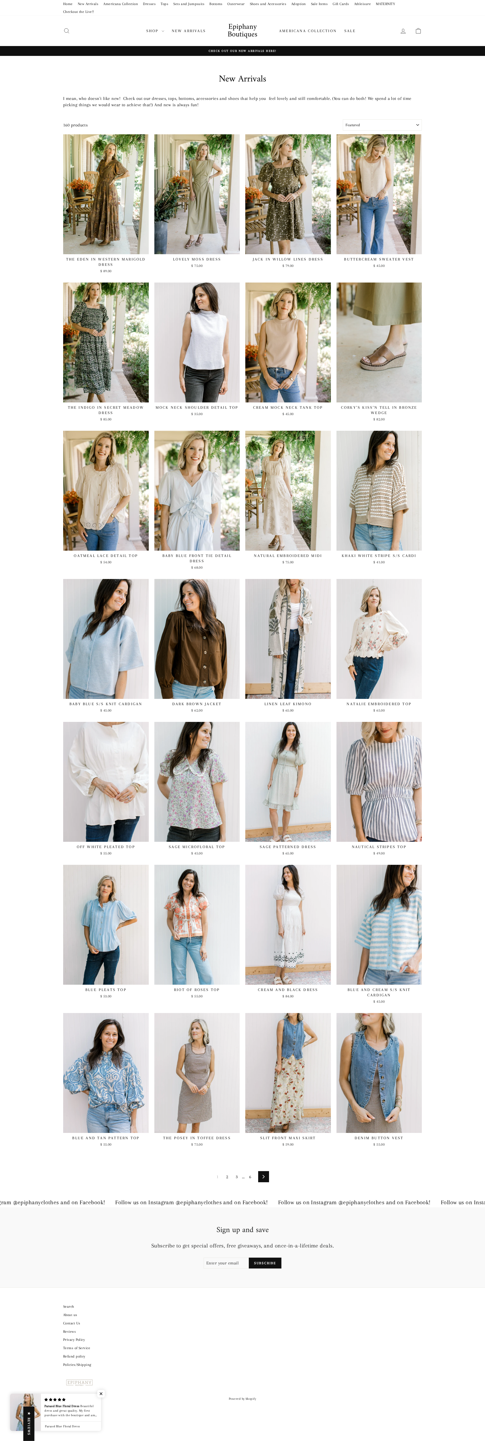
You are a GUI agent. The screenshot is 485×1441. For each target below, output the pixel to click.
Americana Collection (120, 4)
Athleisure (362, 4)
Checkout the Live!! (78, 12)
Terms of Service (76, 1348)
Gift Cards (341, 4)
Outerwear (236, 4)
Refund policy (74, 1356)
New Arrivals (88, 4)
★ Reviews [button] (29, 1423)
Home (68, 4)
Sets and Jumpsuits (188, 4)
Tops (164, 4)
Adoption (298, 4)
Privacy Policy (74, 1340)
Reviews (69, 1331)
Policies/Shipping (77, 1365)
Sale (350, 31)
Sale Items (319, 4)
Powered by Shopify (242, 1399)
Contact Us (71, 1323)
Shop (153, 31)
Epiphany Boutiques (242, 30)
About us (70, 1315)
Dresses (149, 4)
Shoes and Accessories (268, 4)
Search (68, 1306)
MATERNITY (385, 4)
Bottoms (215, 4)
